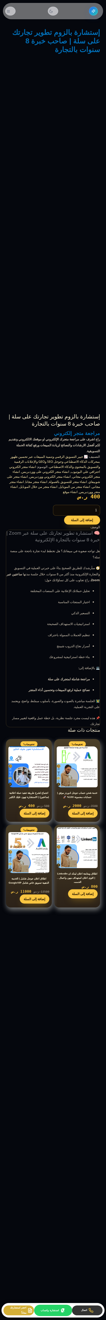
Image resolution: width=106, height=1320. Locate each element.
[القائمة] (10, 11)
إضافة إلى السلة (82, 520)
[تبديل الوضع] (53, 11)
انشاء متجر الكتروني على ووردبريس (45, 471)
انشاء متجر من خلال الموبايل (38, 486)
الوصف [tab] (95, 527)
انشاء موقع (70, 492)
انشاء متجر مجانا (36, 481)
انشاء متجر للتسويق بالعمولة (68, 481)
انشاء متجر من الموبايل (74, 486)
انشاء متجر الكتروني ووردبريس (50, 476)
